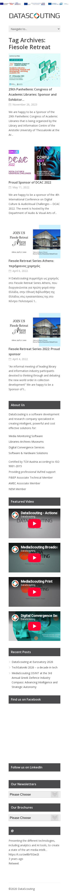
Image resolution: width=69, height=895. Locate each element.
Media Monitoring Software (26, 436)
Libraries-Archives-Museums (26, 441)
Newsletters (16, 793)
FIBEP (12, 477)
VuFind (41, 472)
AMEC (12, 483)
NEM (12, 489)
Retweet (14, 863)
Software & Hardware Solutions (28, 453)
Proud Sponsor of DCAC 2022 (30, 182)
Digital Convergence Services (26, 447)
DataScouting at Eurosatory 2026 (32, 662)
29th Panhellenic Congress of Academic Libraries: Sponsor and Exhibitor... (33, 94)
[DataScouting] (34, 16)
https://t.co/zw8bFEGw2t (24, 854)
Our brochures (17, 817)
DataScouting (17, 414)
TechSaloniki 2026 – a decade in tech (35, 667)
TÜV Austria (30, 461)
